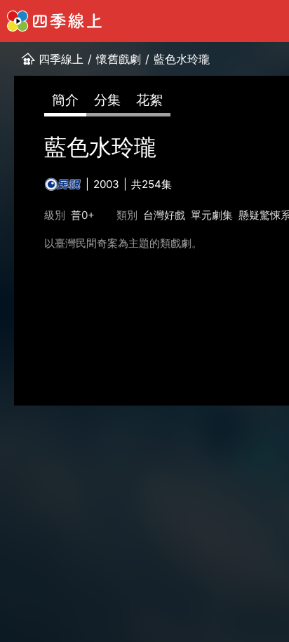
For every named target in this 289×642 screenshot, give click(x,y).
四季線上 (61, 59)
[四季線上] (54, 21)
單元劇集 (212, 215)
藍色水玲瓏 (182, 59)
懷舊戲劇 (118, 59)
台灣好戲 (164, 215)
